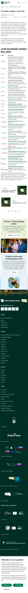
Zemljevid (3, 353)
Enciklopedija (4, 327)
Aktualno (2, 6)
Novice (6, 6)
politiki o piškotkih (5, 573)
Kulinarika (3, 339)
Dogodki (3, 370)
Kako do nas (4, 351)
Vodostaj (3, 377)
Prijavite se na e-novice (14, 235)
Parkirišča (3, 379)
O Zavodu (3, 392)
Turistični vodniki (5, 356)
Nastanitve (3, 342)
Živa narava (11, 77)
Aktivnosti (3, 349)
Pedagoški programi (6, 337)
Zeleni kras (3, 358)
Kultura (3, 320)
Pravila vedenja (5, 360)
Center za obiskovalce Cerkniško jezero (11, 335)
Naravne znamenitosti (6, 318)
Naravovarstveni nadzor (7, 401)
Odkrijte (3, 314)
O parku (3, 386)
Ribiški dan (20, 148)
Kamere (3, 382)
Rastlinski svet (4, 325)
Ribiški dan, (20, 106)
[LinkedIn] (25, 16)
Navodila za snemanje (6, 406)
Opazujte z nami (5, 396)
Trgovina (3, 344)
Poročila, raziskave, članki (7, 394)
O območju (3, 389)
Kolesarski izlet (12, 112)
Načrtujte (3, 331)
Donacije (14, 272)
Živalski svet (4, 322)
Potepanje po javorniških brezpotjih (17, 136)
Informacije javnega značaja (8, 410)
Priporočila (3, 375)
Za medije (3, 403)
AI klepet (3, 363)
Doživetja (3, 346)
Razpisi (2, 399)
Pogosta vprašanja (5, 408)
